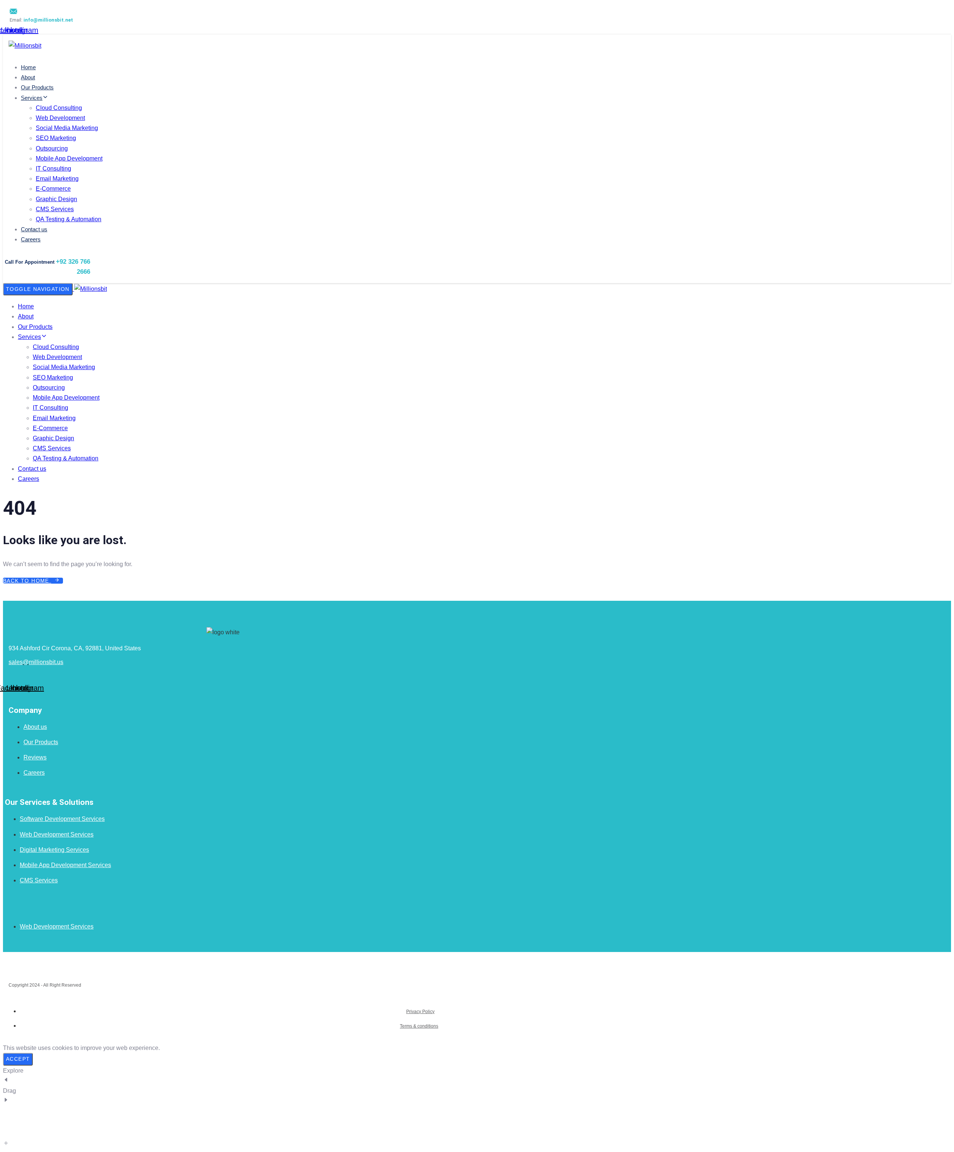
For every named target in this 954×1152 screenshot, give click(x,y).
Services (31, 98)
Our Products (37, 87)
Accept (18, 1059)
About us (35, 727)
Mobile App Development (69, 158)
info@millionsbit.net (48, 20)
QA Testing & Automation (68, 219)
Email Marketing (57, 178)
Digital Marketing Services (54, 850)
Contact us (34, 229)
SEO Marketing (56, 138)
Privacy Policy (420, 1011)
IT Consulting (53, 168)
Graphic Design (56, 199)
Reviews (35, 757)
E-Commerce (53, 188)
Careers (31, 239)
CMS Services (55, 209)
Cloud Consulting (59, 108)
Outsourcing (52, 148)
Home (28, 67)
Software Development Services (62, 819)
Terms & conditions (419, 1026)
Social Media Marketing (67, 128)
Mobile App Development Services (65, 865)
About (28, 77)
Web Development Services (57, 834)
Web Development (60, 118)
